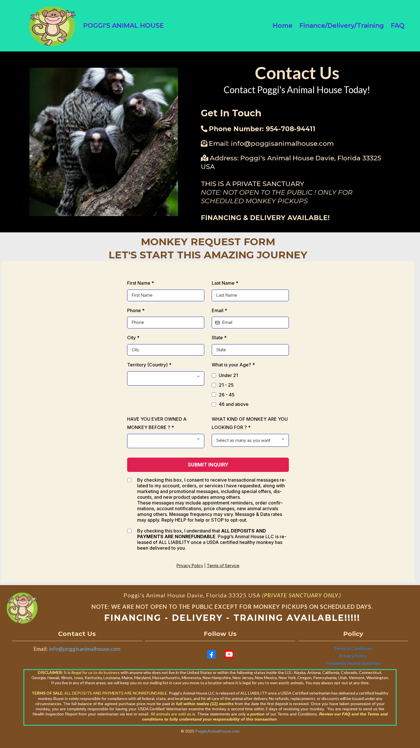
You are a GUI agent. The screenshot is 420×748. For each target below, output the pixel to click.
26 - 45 (227, 395)
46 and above (234, 404)
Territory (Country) (149, 365)
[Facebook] (211, 654)
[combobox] (165, 378)
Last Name (225, 283)
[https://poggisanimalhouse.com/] (52, 25)
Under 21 (228, 375)
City (133, 337)
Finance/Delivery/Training (341, 25)
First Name (140, 283)
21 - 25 (226, 385)
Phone (136, 310)
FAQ (398, 25)
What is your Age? (233, 365)
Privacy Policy (190, 565)
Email (219, 310)
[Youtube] (229, 654)
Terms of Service (223, 565)
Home (283, 25)
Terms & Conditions (353, 648)
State (219, 337)
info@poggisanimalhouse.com (282, 143)
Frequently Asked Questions (353, 663)
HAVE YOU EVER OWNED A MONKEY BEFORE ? (157, 423)
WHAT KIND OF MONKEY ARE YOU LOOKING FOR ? (250, 423)
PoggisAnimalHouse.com (217, 731)
